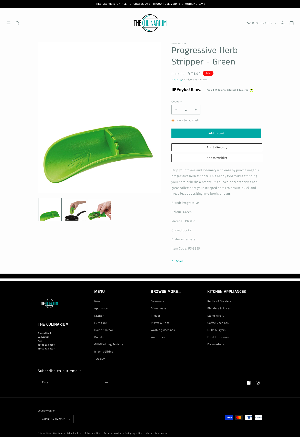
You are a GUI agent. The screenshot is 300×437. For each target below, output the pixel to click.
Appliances (101, 308)
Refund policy (74, 433)
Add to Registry (217, 147)
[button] (8, 23)
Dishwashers (215, 344)
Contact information (157, 433)
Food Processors (218, 337)
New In (98, 301)
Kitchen (99, 315)
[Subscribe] (106, 382)
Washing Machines (163, 330)
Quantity (176, 101)
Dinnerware (158, 308)
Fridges (155, 315)
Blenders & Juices (219, 308)
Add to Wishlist (217, 158)
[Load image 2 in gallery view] (74, 210)
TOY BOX (99, 358)
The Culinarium (54, 433)
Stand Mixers (215, 315)
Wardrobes (158, 337)
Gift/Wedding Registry (108, 344)
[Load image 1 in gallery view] (50, 210)
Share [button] (180, 261)
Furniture (100, 323)
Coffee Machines (218, 323)
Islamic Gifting (103, 351)
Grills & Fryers (216, 330)
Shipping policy (133, 433)
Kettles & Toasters (219, 301)
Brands (99, 337)
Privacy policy (92, 433)
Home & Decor (103, 330)
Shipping (176, 79)
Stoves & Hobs (160, 323)
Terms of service (112, 433)
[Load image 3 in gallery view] (99, 210)
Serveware (157, 301)
